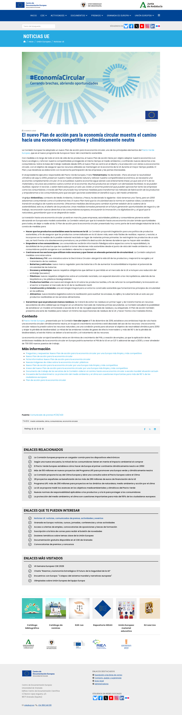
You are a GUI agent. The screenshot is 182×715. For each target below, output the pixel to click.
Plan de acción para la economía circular (46, 380)
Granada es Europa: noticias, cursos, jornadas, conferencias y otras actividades (74, 522)
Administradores (101, 684)
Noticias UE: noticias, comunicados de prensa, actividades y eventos (68, 518)
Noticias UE (59, 41)
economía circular (70, 421)
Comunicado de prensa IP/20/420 (46, 414)
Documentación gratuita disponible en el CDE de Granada (63, 540)
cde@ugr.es (29, 705)
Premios (96, 15)
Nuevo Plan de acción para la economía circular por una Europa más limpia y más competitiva (72, 365)
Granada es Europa (118, 15)
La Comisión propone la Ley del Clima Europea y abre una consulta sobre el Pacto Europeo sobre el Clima (87, 474)
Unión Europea (143, 15)
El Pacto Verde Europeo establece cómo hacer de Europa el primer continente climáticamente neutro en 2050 (89, 466)
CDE (42, 15)
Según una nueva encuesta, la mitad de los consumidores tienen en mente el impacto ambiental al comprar (88, 461)
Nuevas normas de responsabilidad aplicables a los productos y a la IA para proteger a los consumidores (87, 492)
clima (47, 421)
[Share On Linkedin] (155, 429)
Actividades (58, 15)
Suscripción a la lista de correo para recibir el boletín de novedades (68, 531)
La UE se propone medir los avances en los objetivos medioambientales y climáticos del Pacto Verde (84, 487)
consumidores (56, 421)
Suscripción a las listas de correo (108, 675)
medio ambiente (37, 421)
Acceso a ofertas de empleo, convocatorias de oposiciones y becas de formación (75, 527)
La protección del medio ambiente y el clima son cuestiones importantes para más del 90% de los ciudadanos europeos (95, 496)
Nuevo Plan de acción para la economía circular (49, 356)
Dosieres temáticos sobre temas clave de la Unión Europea (63, 535)
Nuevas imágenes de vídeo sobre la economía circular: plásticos (57, 362)
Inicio (33, 15)
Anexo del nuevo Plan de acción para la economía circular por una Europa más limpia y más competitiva (77, 368)
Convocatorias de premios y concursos (54, 544)
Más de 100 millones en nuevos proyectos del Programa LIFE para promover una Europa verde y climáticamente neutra (93, 470)
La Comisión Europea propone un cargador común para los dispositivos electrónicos (77, 457)
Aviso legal (99, 681)
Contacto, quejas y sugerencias (108, 678)
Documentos (78, 15)
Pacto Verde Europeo (34, 320)
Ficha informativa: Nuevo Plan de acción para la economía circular (58, 359)
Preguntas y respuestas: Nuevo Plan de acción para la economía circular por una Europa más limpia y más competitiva (84, 353)
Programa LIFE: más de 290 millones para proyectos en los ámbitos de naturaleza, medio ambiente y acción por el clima (94, 483)
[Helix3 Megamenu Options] (159, 15)
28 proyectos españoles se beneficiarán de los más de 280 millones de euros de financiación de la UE (85, 479)
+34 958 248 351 (45, 705)
